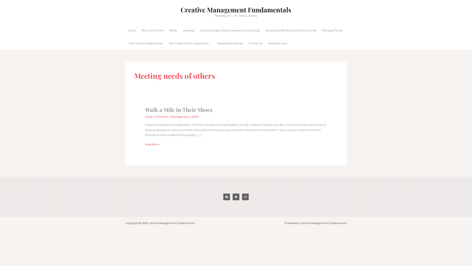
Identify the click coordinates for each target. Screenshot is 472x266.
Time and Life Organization (145, 43)
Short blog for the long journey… (190, 43)
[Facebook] (226, 197)
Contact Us (256, 43)
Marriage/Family (332, 30)
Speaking (188, 30)
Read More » (152, 144)
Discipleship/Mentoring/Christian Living (290, 30)
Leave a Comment (156, 116)
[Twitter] (236, 197)
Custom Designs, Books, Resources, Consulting (229, 30)
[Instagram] (245, 197)
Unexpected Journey (230, 43)
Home (132, 30)
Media (173, 30)
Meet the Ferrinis (153, 30)
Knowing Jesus (277, 43)
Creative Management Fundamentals (236, 9)
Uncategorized (179, 116)
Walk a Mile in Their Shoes (179, 109)
